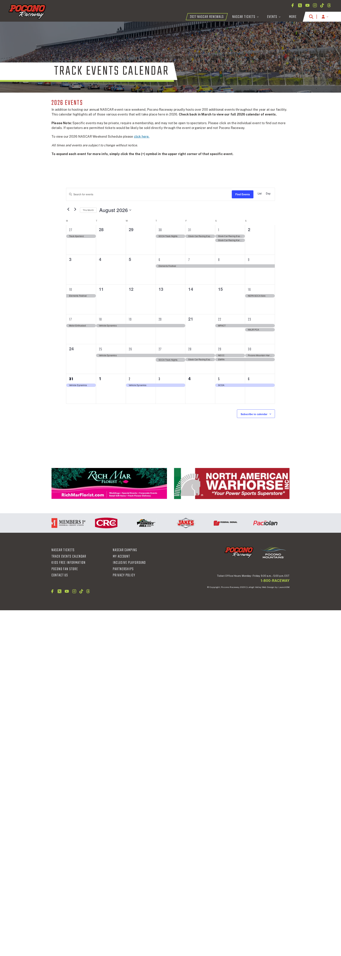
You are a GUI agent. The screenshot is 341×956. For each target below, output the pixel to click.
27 (70, 230)
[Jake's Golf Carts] (172, 523)
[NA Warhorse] (231, 483)
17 (70, 319)
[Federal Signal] (211, 523)
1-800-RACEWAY (275, 580)
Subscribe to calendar (254, 414)
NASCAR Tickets (63, 550)
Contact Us (60, 575)
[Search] (311, 17)
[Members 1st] (52, 523)
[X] (300, 5)
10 (70, 290)
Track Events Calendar (69, 556)
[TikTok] (322, 5)
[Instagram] (315, 5)
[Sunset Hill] (132, 523)
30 (160, 230)
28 (190, 349)
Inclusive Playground (129, 563)
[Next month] (75, 209)
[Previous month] (68, 209)
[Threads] (329, 5)
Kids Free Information (69, 563)
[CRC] (92, 523)
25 (100, 349)
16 (249, 290)
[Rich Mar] (109, 483)
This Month (88, 209)
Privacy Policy (124, 575)
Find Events (242, 194)
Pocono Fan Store (65, 569)
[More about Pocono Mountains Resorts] (273, 552)
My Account (121, 556)
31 (189, 230)
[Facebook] (292, 5)
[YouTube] (307, 5)
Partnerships (123, 569)
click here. (142, 136)
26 (130, 349)
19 (130, 319)
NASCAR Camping (125, 550)
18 (100, 319)
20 (160, 319)
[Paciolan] (251, 523)
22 (219, 319)
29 (219, 349)
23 (249, 319)
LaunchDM (284, 587)
